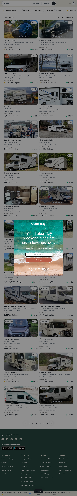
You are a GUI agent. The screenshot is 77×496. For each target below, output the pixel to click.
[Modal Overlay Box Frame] (38, 248)
